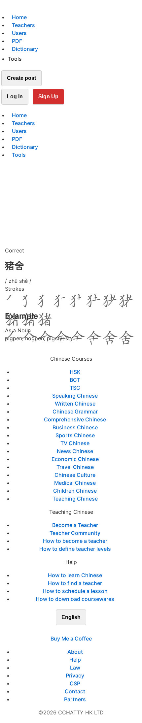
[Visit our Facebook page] (59, 631)
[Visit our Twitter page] (67, 631)
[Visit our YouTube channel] (83, 631)
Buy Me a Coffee (71, 638)
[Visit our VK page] (75, 631)
